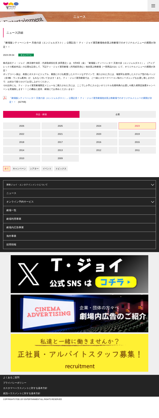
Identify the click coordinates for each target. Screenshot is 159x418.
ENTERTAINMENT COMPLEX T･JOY (11, 5)
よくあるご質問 (11, 377)
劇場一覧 (11, 210)
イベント (47, 168)
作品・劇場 (41, 114)
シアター (34, 168)
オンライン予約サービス (20, 201)
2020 (98, 134)
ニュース (11, 193)
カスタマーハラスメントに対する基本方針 (25, 388)
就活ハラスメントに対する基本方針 (21, 393)
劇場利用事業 (13, 218)
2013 (60, 150)
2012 (98, 150)
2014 (21, 150)
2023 (137, 126)
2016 (98, 142)
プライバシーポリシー (14, 382)
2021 (60, 134)
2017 (60, 142)
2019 (137, 134)
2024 (98, 126)
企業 (118, 114)
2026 (21, 126)
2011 (137, 150)
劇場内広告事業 (15, 227)
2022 (21, 134)
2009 (60, 158)
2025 (60, 126)
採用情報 (11, 244)
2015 (137, 142)
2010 (21, 158)
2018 (21, 142)
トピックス (60, 168)
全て (7, 168)
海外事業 (11, 236)
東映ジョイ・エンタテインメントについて (27, 184)
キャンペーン (19, 168)
